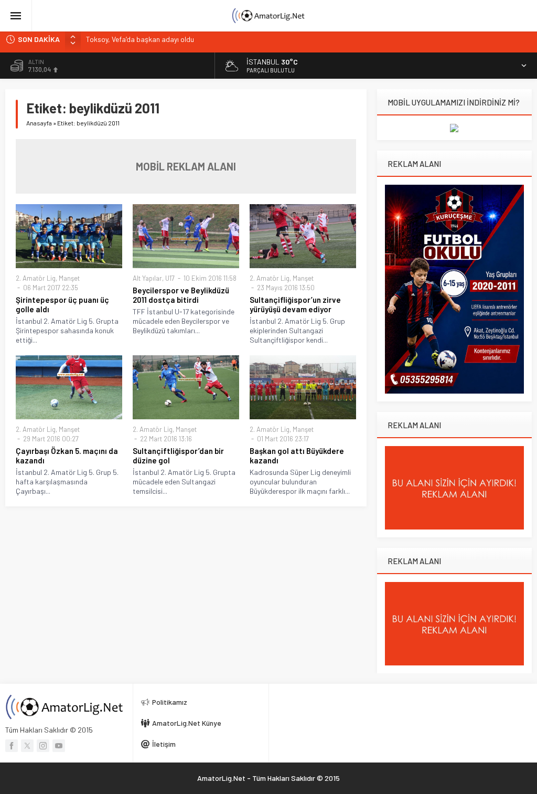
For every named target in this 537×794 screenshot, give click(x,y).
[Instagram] (43, 745)
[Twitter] (27, 745)
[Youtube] (58, 745)
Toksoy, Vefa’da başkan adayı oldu (140, 39)
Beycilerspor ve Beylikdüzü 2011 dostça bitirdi (181, 294)
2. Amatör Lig (36, 278)
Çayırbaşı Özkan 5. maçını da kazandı (67, 455)
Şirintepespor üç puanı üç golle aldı (62, 304)
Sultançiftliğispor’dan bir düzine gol (178, 455)
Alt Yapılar (147, 278)
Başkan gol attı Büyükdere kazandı (297, 455)
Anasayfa (39, 122)
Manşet (69, 278)
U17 (170, 278)
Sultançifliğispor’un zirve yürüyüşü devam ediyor (295, 304)
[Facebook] (11, 745)
